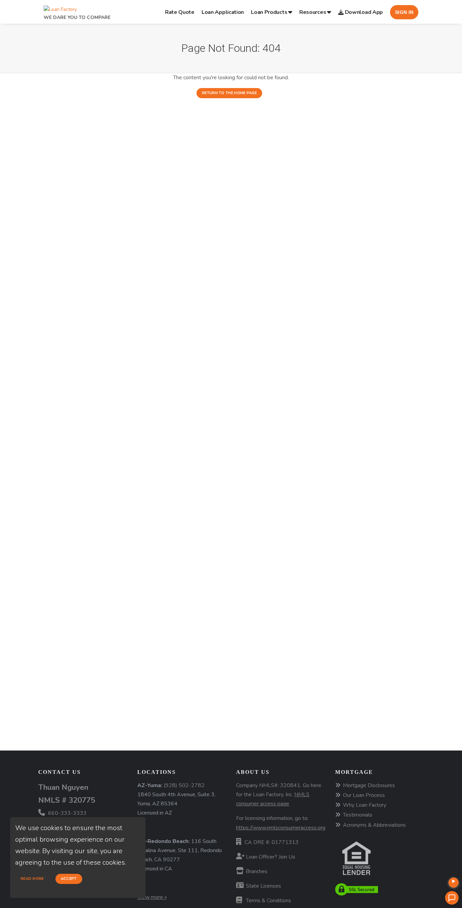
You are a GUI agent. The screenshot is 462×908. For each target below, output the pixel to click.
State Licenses (263, 886)
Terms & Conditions (268, 900)
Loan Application (223, 12)
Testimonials (357, 815)
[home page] (60, 7)
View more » (152, 897)
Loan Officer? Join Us (270, 857)
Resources (312, 12)
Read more (32, 878)
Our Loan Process (364, 795)
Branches (256, 871)
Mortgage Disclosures (369, 785)
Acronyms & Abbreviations (374, 825)
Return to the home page (229, 93)
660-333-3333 (67, 813)
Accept (69, 878)
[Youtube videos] (453, 883)
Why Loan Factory (364, 805)
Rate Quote (179, 12)
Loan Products (269, 12)
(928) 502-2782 (184, 785)
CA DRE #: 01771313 (272, 842)
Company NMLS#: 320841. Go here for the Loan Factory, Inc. (278, 794)
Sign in (404, 12)
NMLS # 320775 (66, 800)
